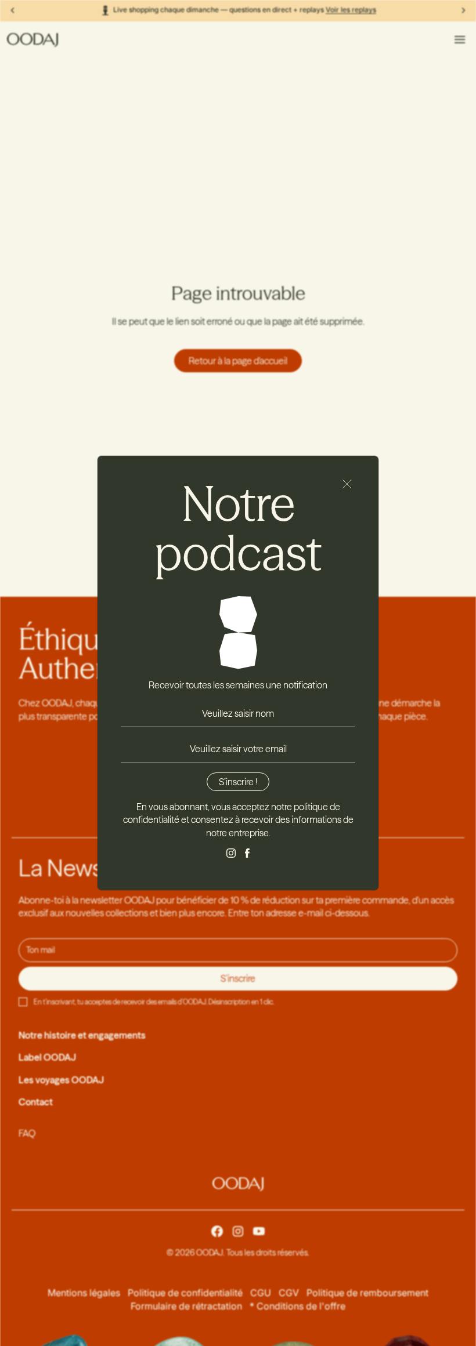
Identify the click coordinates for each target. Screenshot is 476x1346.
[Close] (347, 484)
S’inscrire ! (238, 782)
